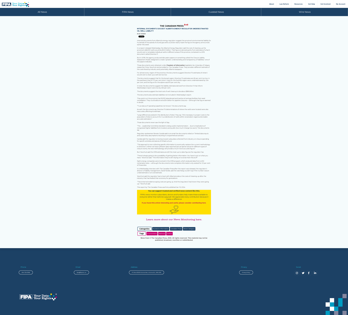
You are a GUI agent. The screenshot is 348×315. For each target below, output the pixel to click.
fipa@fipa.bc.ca (81, 272)
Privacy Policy (246, 272)
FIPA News (128, 12)
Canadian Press (176, 229)
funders (180, 195)
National (162, 233)
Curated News (216, 12)
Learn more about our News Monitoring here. (174, 219)
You (149, 191)
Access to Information (161, 229)
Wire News (305, 12)
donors (170, 195)
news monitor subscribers (156, 195)
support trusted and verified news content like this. (177, 191)
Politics (169, 233)
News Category (189, 229)
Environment (152, 233)
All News (42, 12)
